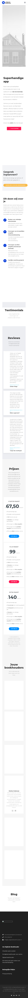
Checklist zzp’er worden (8, 951)
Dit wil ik (14, 536)
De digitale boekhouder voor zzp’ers (12, 954)
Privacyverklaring (7, 973)
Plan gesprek (15, 128)
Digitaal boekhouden (8, 957)
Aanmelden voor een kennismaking (15, 185)
